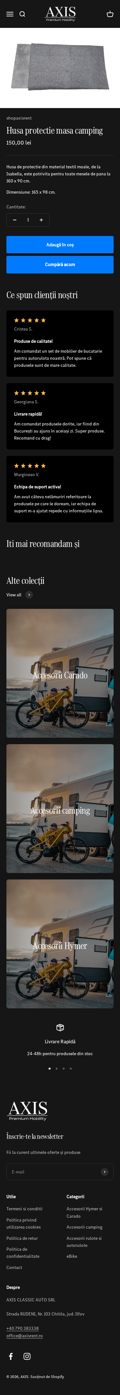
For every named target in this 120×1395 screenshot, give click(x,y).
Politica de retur (22, 1238)
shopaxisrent (19, 118)
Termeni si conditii (24, 1209)
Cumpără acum (60, 264)
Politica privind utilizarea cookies (23, 1223)
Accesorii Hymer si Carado (84, 1212)
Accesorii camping (84, 1227)
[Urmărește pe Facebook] (10, 1356)
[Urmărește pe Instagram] (27, 1356)
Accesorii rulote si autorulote (84, 1241)
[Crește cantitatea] (41, 220)
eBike (72, 1256)
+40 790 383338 (22, 1328)
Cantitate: (16, 207)
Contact (14, 1267)
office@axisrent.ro (24, 1336)
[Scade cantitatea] (15, 220)
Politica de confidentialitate (22, 1252)
